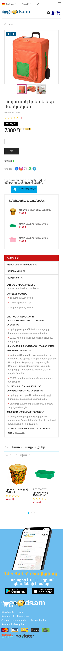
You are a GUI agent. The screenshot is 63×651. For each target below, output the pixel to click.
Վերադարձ (22, 616)
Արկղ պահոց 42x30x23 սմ (33, 238)
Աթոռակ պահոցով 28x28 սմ (35, 210)
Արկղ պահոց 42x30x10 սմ (33, 224)
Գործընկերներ (39, 620)
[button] (8, 34)
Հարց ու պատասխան (13, 620)
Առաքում (6, 616)
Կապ (21, 612)
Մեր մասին (7, 612)
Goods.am (8, 24)
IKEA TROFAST (40, 489)
